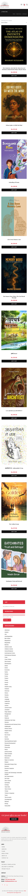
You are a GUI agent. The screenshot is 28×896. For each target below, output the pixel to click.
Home (14, 14)
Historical (7, 690)
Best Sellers (7, 638)
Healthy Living (8, 686)
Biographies (7, 642)
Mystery (6, 732)
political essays (8, 751)
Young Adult (7, 805)
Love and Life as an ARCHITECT (14, 410)
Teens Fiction (8, 789)
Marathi (6, 716)
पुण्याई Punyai (14, 353)
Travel (6, 795)
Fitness (6, 680)
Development (8, 663)
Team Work (7, 787)
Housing (6, 695)
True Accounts (8, 797)
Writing (6, 803)
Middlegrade (8, 726)
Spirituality (7, 782)
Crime (6, 657)
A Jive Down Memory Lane (14, 239)
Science (6, 770)
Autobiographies (8, 636)
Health (6, 684)
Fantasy (6, 674)
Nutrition (7, 739)
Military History (8, 728)
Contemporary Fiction (10, 653)
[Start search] (27, 5)
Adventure (7, 630)
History (6, 693)
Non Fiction (7, 734)
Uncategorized (8, 799)
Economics (7, 670)
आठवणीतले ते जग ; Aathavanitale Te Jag (14, 468)
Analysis (6, 632)
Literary (6, 705)
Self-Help (7, 778)
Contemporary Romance (10, 655)
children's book (8, 646)
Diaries (6, 665)
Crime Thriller (8, 659)
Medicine (7, 718)
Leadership (7, 701)
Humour (6, 697)
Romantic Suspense (9, 768)
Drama (6, 667)
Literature (7, 709)
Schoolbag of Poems (14, 182)
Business (7, 644)
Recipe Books (8, 755)
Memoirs (7, 722)
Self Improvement (9, 776)
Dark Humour (8, 661)
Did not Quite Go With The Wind (14, 125)
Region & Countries (9, 760)
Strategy (7, 784)
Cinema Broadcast (9, 651)
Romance (7, 766)
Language (7, 699)
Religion (6, 762)
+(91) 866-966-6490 (10, 879)
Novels (6, 737)
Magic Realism (8, 711)
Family (6, 672)
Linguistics (7, 703)
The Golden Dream (14, 524)
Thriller (6, 791)
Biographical (7, 640)
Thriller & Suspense (9, 793)
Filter (6, 620)
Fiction (6, 676)
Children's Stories (9, 649)
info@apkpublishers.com (11, 881)
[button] (24, 27)
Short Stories (8, 780)
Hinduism (7, 688)
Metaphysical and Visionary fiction (13, 724)
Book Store (19, 14)
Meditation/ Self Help (10, 720)
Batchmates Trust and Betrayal (14, 581)
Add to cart (14, 75)
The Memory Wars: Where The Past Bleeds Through (14, 297)
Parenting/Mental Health (11, 741)
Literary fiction (8, 707)
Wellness (7, 801)
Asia (6, 634)
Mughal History (8, 730)
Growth (6, 682)
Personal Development (10, 743)
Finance (6, 678)
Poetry (6, 749)
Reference (7, 758)
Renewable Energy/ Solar (11, 764)
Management (8, 714)
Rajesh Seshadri (8, 753)
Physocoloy (7, 747)
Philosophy (7, 745)
